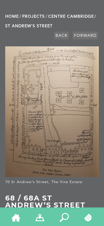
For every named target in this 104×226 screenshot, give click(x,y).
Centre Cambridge (71, 16)
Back (61, 35)
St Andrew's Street (29, 25)
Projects (33, 16)
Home (12, 16)
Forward (85, 35)
